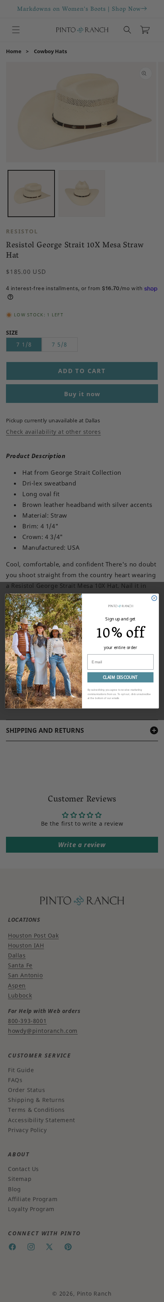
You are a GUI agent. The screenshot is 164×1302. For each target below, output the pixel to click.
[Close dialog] (154, 598)
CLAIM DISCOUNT (120, 677)
